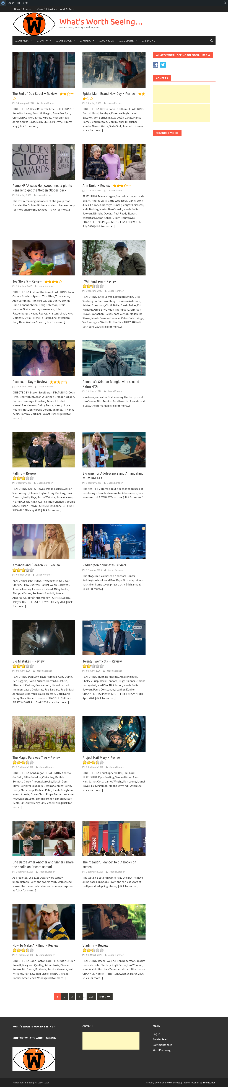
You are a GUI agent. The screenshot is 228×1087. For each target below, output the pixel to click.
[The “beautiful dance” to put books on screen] (113, 838)
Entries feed (160, 1039)
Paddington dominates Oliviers (104, 565)
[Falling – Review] (43, 449)
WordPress (174, 1082)
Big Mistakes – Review (28, 661)
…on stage (64, 40)
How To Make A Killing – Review (35, 945)
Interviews (51, 8)
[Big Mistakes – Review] (43, 637)
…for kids (106, 40)
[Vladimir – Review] (113, 921)
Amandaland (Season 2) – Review (36, 565)
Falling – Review (24, 473)
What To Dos (66, 8)
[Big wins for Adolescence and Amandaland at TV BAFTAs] (113, 449)
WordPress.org (162, 1050)
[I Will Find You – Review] (113, 257)
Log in (156, 1034)
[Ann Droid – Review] (113, 161)
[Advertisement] (181, 94)
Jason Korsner (48, 103)
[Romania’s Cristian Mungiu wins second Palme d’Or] (113, 357)
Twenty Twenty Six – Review (102, 661)
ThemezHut (209, 1082)
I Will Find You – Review (99, 281)
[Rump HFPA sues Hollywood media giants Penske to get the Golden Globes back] (43, 161)
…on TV (42, 40)
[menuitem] (3, 3)
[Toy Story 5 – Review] (43, 257)
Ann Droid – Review (96, 185)
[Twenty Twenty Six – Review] (113, 637)
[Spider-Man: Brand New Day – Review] (113, 69)
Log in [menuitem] (10, 2)
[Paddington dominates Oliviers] (113, 541)
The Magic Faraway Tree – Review (36, 757)
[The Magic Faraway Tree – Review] (43, 733)
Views (40, 8)
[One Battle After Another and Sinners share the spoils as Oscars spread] (43, 838)
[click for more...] (28, 126)
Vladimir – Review (95, 945)
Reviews (27, 8)
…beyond (149, 40)
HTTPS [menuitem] (22, 2)
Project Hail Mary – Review (101, 757)
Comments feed (162, 1045)
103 (91, 996)
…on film (21, 40)
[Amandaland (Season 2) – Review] (43, 541)
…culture (126, 40)
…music (85, 40)
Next (102, 996)
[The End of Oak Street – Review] (43, 69)
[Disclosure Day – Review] (43, 357)
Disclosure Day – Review (30, 382)
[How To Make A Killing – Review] (43, 921)
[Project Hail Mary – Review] (113, 733)
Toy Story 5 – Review (27, 281)
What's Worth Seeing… (101, 21)
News (17, 8)
